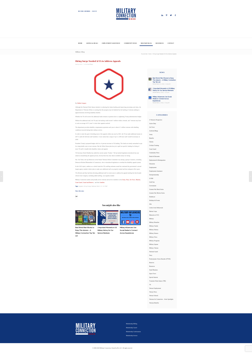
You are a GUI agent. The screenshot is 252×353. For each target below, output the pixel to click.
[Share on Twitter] (76, 196)
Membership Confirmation (133, 331)
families (102, 182)
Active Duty (152, 123)
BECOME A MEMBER (84, 11)
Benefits (151, 138)
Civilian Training (154, 145)
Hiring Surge (87, 186)
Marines (138, 179)
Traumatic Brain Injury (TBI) (157, 281)
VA (101, 186)
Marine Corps (153, 211)
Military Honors (153, 233)
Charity (151, 142)
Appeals (80, 186)
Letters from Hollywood (156, 207)
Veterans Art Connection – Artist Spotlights (161, 299)
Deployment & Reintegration (157, 160)
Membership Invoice (131, 335)
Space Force (152, 273)
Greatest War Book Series (156, 189)
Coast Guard (78, 182)
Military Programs (154, 240)
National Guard (153, 251)
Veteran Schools (153, 295)
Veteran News (153, 292)
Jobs (150, 204)
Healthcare (152, 197)
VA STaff (105, 186)
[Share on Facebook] (75, 196)
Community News (154, 152)
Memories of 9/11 (154, 215)
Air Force (132, 179)
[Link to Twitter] (170, 15)
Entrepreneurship (154, 175)
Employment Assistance (155, 171)
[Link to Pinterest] (166, 15)
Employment (152, 167)
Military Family (153, 226)
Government (152, 185)
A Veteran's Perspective (155, 120)
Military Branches (154, 222)
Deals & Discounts (154, 156)
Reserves (151, 262)
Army (123, 179)
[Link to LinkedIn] (162, 15)
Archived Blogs (89, 64)
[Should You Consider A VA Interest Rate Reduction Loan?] (1, 176)
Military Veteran (153, 248)
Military (151, 218)
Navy (127, 179)
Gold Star (152, 182)
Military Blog (80, 52)
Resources (152, 266)
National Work (95, 186)
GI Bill (151, 178)
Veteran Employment (155, 288)
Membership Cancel (131, 327)
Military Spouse (153, 244)
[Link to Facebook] (175, 15)
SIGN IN (94, 11)
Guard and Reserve (88, 182)
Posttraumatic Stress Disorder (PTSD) (159, 259)
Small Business (153, 270)
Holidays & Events (154, 200)
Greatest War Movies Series (157, 193)
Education (152, 164)
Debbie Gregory (81, 103)
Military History (153, 229)
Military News (153, 237)
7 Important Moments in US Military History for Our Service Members (107, 230)
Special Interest (153, 277)
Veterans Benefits (154, 303)
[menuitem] (80, 43)
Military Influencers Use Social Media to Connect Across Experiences (129, 230)
